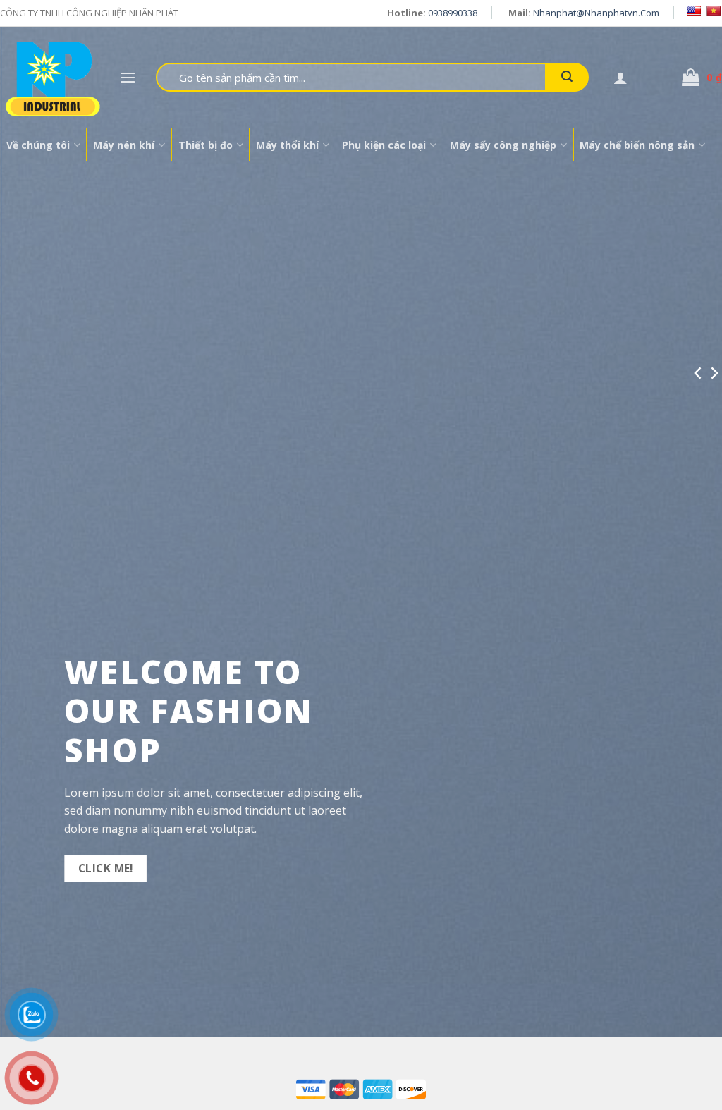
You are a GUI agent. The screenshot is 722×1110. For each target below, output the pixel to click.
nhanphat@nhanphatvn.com (596, 12)
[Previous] (699, 373)
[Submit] (566, 77)
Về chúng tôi (38, 145)
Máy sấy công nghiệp (503, 145)
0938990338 (452, 12)
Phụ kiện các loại (384, 145)
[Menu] (127, 77)
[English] (694, 10)
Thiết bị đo (205, 145)
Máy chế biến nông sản (637, 145)
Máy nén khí (123, 145)
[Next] (713, 373)
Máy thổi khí (287, 145)
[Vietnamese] (713, 10)
